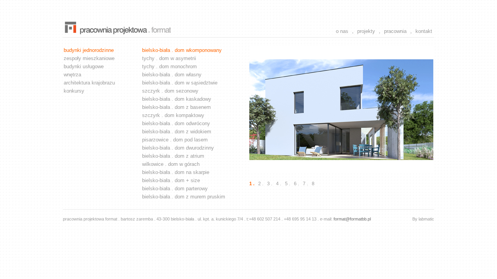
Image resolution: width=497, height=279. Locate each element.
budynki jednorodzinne (89, 50)
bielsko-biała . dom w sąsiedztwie (179, 83)
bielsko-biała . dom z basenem (176, 107)
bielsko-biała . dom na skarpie (175, 172)
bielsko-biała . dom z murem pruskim (183, 197)
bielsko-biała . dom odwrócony (176, 123)
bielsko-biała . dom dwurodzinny (178, 148)
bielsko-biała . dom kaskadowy (176, 99)
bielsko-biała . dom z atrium (173, 156)
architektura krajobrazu (89, 83)
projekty (366, 31)
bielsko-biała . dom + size (171, 180)
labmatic (426, 219)
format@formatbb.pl (352, 219)
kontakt (423, 31)
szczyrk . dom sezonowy (170, 91)
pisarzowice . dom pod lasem (175, 140)
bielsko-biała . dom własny (172, 75)
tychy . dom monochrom (169, 66)
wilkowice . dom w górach (171, 164)
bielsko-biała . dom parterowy (175, 188)
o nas (342, 31)
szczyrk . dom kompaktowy (173, 115)
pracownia (395, 31)
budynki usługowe (84, 66)
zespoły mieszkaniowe (89, 58)
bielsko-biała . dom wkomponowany (182, 50)
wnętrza (72, 75)
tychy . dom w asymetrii (169, 58)
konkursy (74, 91)
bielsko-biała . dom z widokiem (176, 131)
